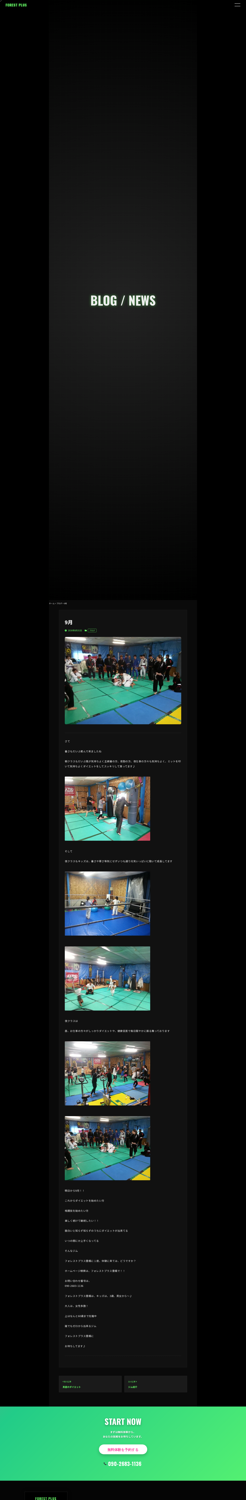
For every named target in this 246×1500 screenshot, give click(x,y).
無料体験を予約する (123, 1449)
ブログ (92, 630)
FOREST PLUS (16, 4)
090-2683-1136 (125, 1464)
